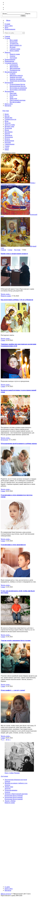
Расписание (14, 42)
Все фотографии (15, 102)
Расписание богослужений (14, 797)
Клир (11, 97)
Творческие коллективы (18, 81)
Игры (6, 121)
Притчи (7, 133)
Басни (7, 114)
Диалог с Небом (10, 801)
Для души (5, 111)
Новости (7, 52)
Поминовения (9, 61)
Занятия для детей (16, 77)
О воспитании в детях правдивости (13, 544)
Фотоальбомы (9, 91)
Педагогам (8, 128)
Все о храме (14, 40)
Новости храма (15, 54)
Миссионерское (15, 68)
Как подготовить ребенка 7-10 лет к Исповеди (17, 300)
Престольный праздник (17, 100)
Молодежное (14, 66)
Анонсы (12, 56)
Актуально (13, 58)
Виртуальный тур (16, 45)
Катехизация (9, 82)
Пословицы (8, 132)
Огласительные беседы (17, 84)
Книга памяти (14, 50)
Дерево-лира (9, 786)
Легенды (8, 123)
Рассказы (8, 142)
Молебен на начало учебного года (16, 783)
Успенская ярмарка (11, 790)
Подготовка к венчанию (18, 89)
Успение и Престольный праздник (16, 794)
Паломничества (15, 70)
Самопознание (9, 144)
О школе (12, 73)
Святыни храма (15, 49)
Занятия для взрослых (17, 79)
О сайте (7, 887)
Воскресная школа (11, 72)
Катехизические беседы (18, 86)
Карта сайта (9, 104)
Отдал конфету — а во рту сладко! (13, 690)
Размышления (9, 140)
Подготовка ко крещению (18, 88)
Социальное (14, 65)
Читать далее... (6, 294)
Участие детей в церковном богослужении (15, 640)
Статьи (10, 250)
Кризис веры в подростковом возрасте (14, 253)
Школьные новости (16, 75)
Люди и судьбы (10, 124)
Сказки (7, 146)
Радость (7, 139)
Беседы (7, 116)
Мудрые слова (9, 126)
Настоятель (13, 95)
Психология (9, 137)
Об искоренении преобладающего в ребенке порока (19, 443)
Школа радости (6, 894)
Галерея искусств (10, 119)
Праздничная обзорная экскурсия (16, 779)
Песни (7, 130)
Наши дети (13, 98)
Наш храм (13, 93)
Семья (3, 340)
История (12, 47)
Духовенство (14, 43)
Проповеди (8, 135)
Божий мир (8, 117)
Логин (4, 13)
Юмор (7, 149)
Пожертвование (10, 59)
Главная (7, 36)
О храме (7, 38)
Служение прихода (11, 63)
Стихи (7, 148)
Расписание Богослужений (14, 795)
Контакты (8, 105)
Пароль (27, 13)
